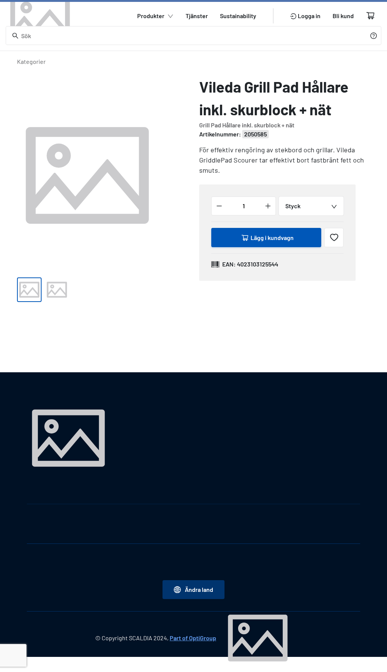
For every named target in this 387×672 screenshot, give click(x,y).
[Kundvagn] (370, 15)
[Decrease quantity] (219, 206)
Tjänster (197, 15)
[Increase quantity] (268, 206)
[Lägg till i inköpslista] (334, 237)
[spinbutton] (243, 206)
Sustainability (238, 15)
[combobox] (311, 206)
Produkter (150, 15)
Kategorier (31, 61)
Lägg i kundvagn (272, 237)
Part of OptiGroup (193, 637)
